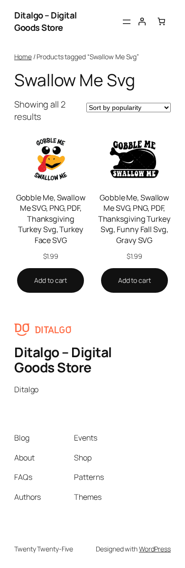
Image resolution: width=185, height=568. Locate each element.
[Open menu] (126, 21)
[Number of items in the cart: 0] (161, 21)
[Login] (141, 21)
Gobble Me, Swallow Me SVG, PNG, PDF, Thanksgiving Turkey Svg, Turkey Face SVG (50, 218)
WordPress (155, 548)
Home (23, 56)
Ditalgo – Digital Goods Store (45, 21)
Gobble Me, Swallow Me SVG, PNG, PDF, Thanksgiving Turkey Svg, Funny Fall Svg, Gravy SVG (134, 218)
